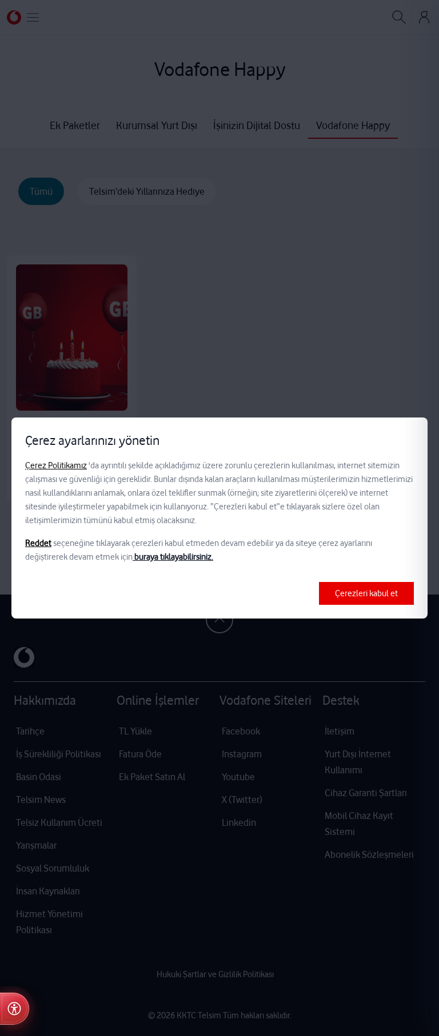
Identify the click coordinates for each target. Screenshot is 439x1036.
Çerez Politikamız (56, 465)
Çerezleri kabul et (366, 593)
